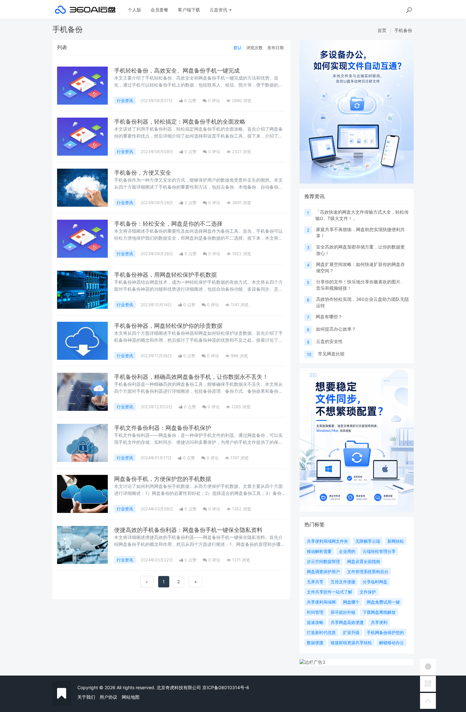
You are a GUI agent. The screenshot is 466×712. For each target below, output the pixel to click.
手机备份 (403, 30)
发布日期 (275, 47)
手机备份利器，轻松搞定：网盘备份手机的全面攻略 (179, 121)
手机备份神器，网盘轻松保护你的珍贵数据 (168, 325)
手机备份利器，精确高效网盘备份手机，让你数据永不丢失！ (191, 376)
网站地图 (130, 697)
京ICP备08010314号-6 (225, 687)
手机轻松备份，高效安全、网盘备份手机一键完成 (177, 70)
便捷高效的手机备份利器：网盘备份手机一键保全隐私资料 (188, 530)
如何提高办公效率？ (336, 329)
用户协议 (108, 697)
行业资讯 (125, 100)
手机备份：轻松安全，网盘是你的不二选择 (168, 223)
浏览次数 (254, 47)
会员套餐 (159, 9)
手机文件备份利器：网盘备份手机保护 (162, 427)
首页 (382, 30)
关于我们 (86, 697)
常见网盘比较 (331, 353)
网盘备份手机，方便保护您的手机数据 (162, 479)
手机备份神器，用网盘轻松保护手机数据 (165, 274)
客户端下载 (189, 9)
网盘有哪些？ (329, 316)
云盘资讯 (219, 9)
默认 (238, 47)
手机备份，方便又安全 (142, 172)
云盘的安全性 (329, 341)
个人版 (134, 9)
